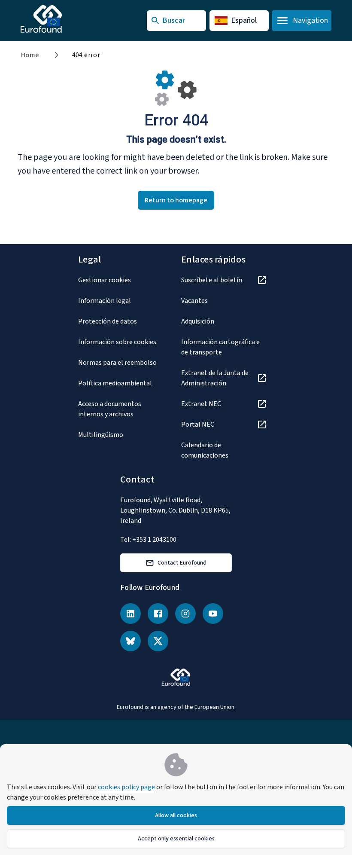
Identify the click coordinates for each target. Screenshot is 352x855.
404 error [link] (86, 55)
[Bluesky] (130, 641)
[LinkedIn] (130, 613)
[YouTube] (213, 613)
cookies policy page (126, 787)
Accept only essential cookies (176, 838)
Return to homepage (176, 200)
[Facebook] (158, 613)
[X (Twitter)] (158, 641)
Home (30, 55)
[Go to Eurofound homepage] (58, 19)
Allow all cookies (176, 815)
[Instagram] (185, 613)
